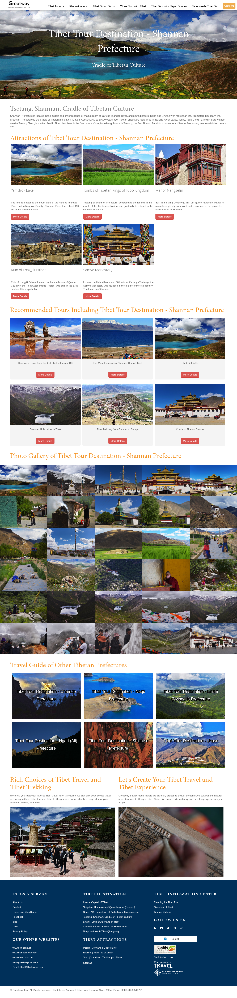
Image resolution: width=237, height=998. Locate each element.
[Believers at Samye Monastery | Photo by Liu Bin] (23, 511)
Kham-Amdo (77, 6)
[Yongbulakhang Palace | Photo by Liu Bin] (213, 511)
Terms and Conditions (24, 912)
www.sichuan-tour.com (24, 952)
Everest (87, 952)
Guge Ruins (110, 947)
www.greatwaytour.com (25, 962)
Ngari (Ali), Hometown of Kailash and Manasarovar (111, 912)
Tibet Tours (54, 6)
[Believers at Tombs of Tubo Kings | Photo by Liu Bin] (213, 543)
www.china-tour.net (22, 957)
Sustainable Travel (164, 957)
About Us (229, 5)
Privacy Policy (20, 931)
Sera (85, 957)
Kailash (109, 952)
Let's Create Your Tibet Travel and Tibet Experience (165, 783)
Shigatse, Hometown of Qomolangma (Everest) (109, 907)
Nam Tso (98, 952)
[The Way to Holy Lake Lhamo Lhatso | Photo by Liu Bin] (166, 638)
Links (15, 926)
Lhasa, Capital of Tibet (95, 902)
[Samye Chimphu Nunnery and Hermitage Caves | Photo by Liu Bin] (71, 575)
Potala (86, 947)
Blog (14, 921)
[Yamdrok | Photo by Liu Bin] (23, 480)
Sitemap (87, 962)
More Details (20, 216)
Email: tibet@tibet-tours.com (28, 967)
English (176, 938)
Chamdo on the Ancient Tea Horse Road (105, 926)
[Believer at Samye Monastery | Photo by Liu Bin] (71, 511)
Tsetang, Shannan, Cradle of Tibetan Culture (107, 916)
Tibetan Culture (162, 912)
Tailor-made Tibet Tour (205, 6)
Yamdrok (95, 957)
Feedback (17, 916)
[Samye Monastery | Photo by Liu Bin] (118, 480)
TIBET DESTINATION (104, 894)
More (119, 957)
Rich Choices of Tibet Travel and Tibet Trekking (55, 783)
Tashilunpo (108, 957)
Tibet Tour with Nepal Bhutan (169, 6)
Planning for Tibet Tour (166, 902)
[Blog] (181, 928)
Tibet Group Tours (104, 6)
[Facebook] (155, 928)
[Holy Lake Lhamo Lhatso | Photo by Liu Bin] (71, 606)
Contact (16, 907)
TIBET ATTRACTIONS (105, 939)
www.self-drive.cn (22, 947)
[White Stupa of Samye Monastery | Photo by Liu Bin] (118, 511)
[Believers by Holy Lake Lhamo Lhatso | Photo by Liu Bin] (23, 638)
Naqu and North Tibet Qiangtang (101, 931)
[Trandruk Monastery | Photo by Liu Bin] (71, 543)
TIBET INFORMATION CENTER (185, 894)
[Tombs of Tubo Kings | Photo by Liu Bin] (118, 543)
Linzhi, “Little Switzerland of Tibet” (101, 921)
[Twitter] (168, 928)
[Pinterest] (174, 928)
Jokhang (96, 947)
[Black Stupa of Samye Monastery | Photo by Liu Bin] (166, 511)
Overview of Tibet (163, 907)
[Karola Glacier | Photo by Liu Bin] (71, 480)
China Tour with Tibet (133, 6)
